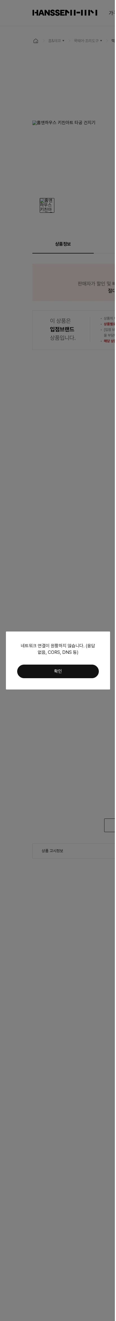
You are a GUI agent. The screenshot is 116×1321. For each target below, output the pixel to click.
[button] (58, 671)
